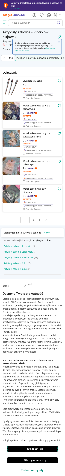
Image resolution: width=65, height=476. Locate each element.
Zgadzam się (35, 448)
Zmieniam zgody (32, 470)
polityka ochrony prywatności (44, 440)
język (30, 284)
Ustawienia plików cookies (26, 427)
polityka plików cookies (15, 440)
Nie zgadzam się (35, 460)
